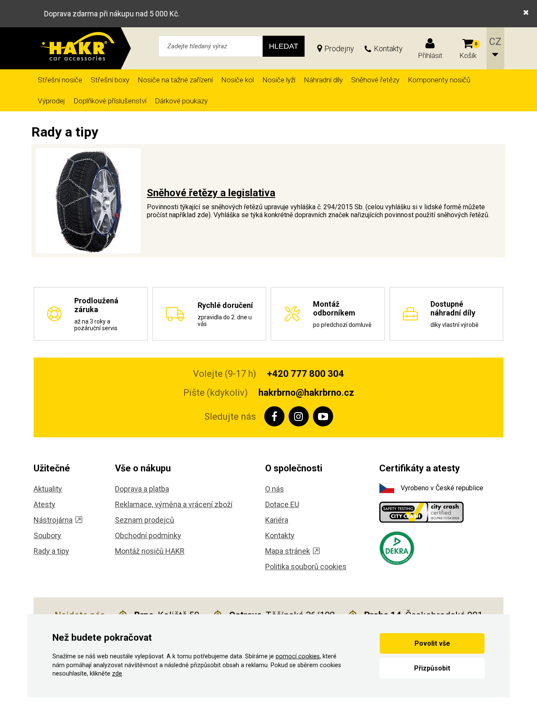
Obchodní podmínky (148, 535)
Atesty (44, 504)
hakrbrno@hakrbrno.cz (306, 392)
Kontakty (388, 48)
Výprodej (51, 101)
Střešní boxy (110, 80)
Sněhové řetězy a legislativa (211, 193)
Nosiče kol (237, 80)
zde (117, 673)
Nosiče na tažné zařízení (175, 80)
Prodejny (339, 48)
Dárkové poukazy (181, 101)
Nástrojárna (53, 519)
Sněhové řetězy (375, 80)
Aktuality (48, 488)
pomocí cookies (298, 656)
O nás (274, 488)
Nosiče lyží (278, 80)
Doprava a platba (142, 488)
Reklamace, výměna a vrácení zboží (173, 504)
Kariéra (276, 519)
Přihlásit (430, 55)
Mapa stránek (287, 551)
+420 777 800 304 (305, 373)
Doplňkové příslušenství (109, 101)
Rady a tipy (51, 551)
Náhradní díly (323, 80)
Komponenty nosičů (439, 80)
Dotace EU (282, 504)
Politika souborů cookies (306, 566)
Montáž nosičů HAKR (150, 551)
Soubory (47, 535)
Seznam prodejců (144, 519)
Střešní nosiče (60, 80)
